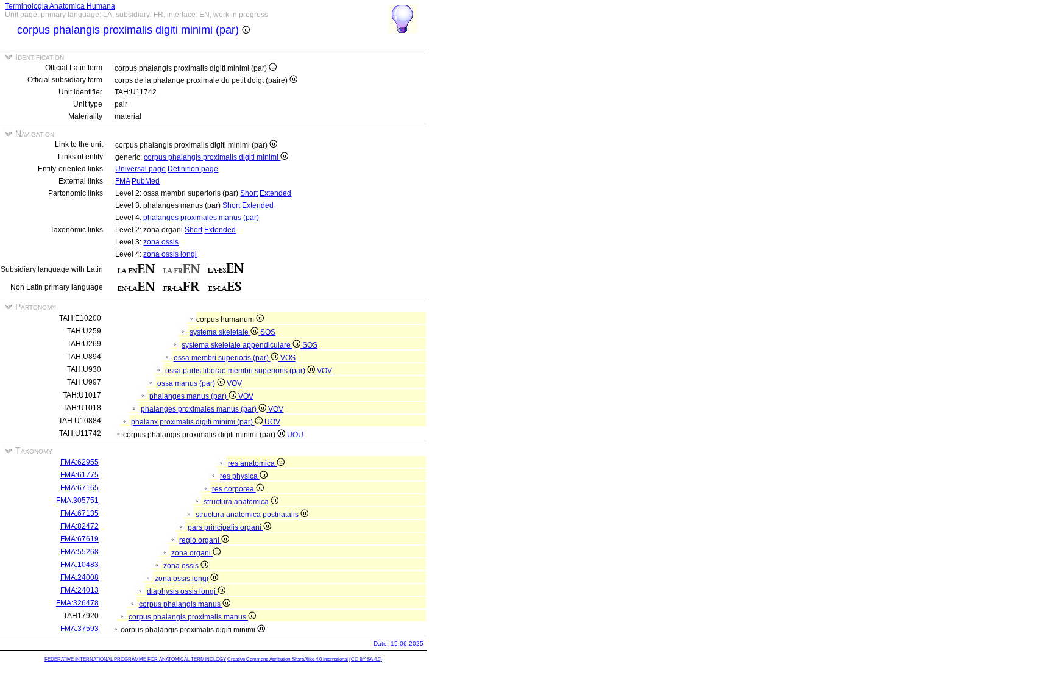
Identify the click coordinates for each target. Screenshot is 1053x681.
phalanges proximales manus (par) (201, 217)
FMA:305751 (77, 500)
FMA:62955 (79, 462)
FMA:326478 (77, 603)
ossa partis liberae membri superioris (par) (236, 370)
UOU (295, 434)
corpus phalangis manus (180, 604)
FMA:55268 (79, 551)
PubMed (146, 181)
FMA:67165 (79, 487)
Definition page (193, 169)
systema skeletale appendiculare (237, 345)
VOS (288, 358)
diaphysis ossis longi (182, 591)
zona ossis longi (170, 254)
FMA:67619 (79, 539)
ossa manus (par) (187, 383)
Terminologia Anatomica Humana (60, 6)
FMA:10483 (79, 564)
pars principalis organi (225, 527)
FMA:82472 (79, 526)
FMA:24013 (79, 590)
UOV (272, 422)
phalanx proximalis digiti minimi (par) (193, 422)
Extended (275, 193)
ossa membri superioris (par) (222, 358)
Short (249, 193)
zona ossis (161, 242)
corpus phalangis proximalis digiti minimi (212, 157)
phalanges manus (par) (189, 396)
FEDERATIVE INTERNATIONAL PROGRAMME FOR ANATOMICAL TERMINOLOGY (135, 659)
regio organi (200, 540)
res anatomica (252, 463)
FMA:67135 (79, 513)
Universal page (140, 169)
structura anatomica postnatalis (248, 514)
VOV (324, 370)
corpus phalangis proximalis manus (188, 617)
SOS (267, 332)
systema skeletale (220, 332)
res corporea (234, 489)
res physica (240, 476)
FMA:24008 (79, 577)
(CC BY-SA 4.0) (365, 659)
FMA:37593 (79, 628)
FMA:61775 (79, 475)
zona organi (192, 553)
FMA (122, 181)
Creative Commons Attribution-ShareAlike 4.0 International (287, 659)
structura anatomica (237, 501)
